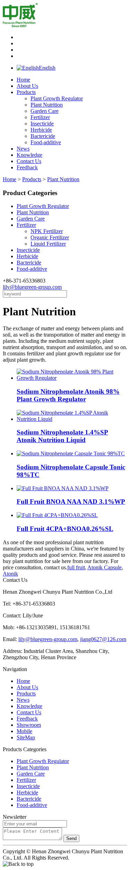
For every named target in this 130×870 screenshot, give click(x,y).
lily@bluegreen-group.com (32, 287)
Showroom (29, 725)
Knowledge (29, 155)
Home (23, 80)
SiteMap (26, 737)
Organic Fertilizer (50, 237)
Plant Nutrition (47, 105)
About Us (27, 86)
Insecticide (42, 123)
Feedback (27, 167)
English (47, 68)
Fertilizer (40, 117)
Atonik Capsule (104, 567)
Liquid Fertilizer (48, 244)
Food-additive (46, 142)
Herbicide (41, 130)
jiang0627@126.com (103, 639)
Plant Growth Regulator (57, 98)
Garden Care (45, 111)
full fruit (76, 567)
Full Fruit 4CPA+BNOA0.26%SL (65, 528)
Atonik (10, 574)
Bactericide (43, 136)
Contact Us (29, 161)
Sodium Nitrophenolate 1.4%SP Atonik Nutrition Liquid (62, 436)
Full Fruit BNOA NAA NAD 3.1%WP (71, 501)
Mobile (24, 731)
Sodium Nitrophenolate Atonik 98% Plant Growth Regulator (68, 395)
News (23, 149)
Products (26, 92)
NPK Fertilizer (47, 231)
